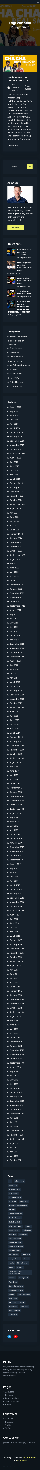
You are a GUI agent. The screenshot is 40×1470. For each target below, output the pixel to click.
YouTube (9, 1419)
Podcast (13, 369)
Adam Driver (19, 1181)
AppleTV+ (12, 1201)
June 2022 (14, 618)
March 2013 (15, 1088)
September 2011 (17, 1139)
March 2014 (15, 1037)
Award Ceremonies (18, 336)
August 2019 (15, 762)
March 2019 (15, 783)
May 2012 (14, 1126)
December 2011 (16, 1130)
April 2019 (14, 779)
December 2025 (17, 441)
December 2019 (17, 745)
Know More (12, 145)
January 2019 (16, 792)
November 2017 (17, 851)
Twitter (8, 1425)
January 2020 (16, 741)
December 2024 (17, 491)
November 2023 (17, 546)
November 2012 (17, 1105)
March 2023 (15, 580)
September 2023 (17, 555)
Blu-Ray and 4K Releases (15, 342)
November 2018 (17, 800)
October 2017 (16, 855)
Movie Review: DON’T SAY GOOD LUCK (24, 281)
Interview (12, 1234)
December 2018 (17, 796)
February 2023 (16, 584)
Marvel (26, 1259)
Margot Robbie (14, 1259)
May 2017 (14, 876)
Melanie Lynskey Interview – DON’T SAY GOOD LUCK (24, 266)
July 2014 (14, 1020)
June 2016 (14, 923)
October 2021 (16, 652)
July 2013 (14, 1071)
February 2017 (16, 889)
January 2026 (16, 436)
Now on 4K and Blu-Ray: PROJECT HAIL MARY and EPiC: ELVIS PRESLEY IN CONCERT (19, 307)
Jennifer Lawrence (16, 1246)
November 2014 (17, 1003)
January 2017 (16, 893)
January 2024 (16, 538)
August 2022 (15, 610)
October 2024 (16, 500)
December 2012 (17, 1101)
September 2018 (17, 809)
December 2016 (17, 898)
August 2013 (15, 1067)
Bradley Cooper (14, 1218)
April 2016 (14, 931)
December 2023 (17, 542)
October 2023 (16, 551)
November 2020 (17, 699)
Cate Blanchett (14, 1222)
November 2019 (17, 750)
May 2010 (14, 1156)
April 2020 (14, 728)
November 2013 (17, 1054)
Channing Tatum (15, 1226)
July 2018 (14, 817)
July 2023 (14, 563)
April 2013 (14, 1084)
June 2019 (14, 771)
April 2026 (14, 424)
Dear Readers (16, 348)
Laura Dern (26, 1255)
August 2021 (15, 661)
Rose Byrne (13, 1282)
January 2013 (16, 1097)
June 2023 (14, 568)
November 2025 (17, 445)
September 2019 (17, 758)
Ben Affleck (24, 1201)
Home (8, 1404)
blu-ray (12, 1210)
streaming (13, 1298)
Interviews (14, 352)
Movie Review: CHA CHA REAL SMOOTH (17, 79)
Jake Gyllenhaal (15, 1238)
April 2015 (14, 982)
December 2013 (17, 1050)
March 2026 (15, 428)
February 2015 (16, 991)
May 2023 (14, 572)
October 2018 (16, 805)
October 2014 (16, 1008)
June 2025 (14, 466)
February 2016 (16, 940)
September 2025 (17, 453)
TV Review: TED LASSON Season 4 (25, 292)
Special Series (16, 373)
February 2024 (16, 534)
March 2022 (15, 631)
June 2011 (14, 1147)
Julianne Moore (14, 1251)
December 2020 (17, 695)
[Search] (30, 166)
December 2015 (17, 948)
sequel (11, 1294)
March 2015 (15, 987)
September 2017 (17, 860)
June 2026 (14, 415)
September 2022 (17, 606)
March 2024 (15, 530)
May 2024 (14, 521)
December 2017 (17, 847)
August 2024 (15, 508)
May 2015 (14, 978)
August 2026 (15, 407)
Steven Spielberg (24, 1294)
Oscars (20, 1267)
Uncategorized (16, 386)
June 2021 (14, 669)
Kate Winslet (13, 1255)
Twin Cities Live (16, 382)
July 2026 (14, 411)
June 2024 (14, 517)
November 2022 (17, 597)
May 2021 (14, 673)
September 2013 (17, 1063)
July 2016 (14, 919)
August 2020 (15, 711)
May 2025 (14, 470)
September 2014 (17, 1012)
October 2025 (16, 449)
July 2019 (14, 766)
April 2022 (14, 627)
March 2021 (15, 682)
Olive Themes (29, 1457)
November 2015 (17, 953)
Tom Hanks (13, 1307)
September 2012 (17, 1113)
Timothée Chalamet (16, 1302)
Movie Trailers (16, 361)
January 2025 (16, 487)
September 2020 (17, 707)
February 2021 (16, 686)
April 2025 (14, 474)
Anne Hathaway (15, 1197)
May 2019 (14, 775)
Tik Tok (8, 1428)
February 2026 (16, 432)
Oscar (11, 1267)
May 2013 (14, 1080)
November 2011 (16, 1135)
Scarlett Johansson (16, 1290)
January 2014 (16, 1046)
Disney (28, 1226)
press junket (23, 1278)
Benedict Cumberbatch (18, 1206)
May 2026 (14, 419)
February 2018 (16, 838)
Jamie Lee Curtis (15, 1242)
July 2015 (14, 970)
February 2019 (16, 788)
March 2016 (15, 936)
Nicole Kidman (22, 1263)
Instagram (10, 1422)
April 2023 (14, 576)
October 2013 (16, 1058)
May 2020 (14, 724)
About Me (9, 1392)
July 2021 (14, 665)
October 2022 (16, 601)
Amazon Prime (14, 1189)
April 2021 (14, 678)
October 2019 (16, 754)
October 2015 (16, 957)
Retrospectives (12, 1398)
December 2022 (17, 593)
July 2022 (14, 614)
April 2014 (14, 1033)
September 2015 (17, 961)
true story (24, 1307)
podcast (12, 1278)
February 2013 (16, 1092)
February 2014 (16, 1041)
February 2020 (16, 737)
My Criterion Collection (20, 365)
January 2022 (16, 640)
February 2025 (16, 483)
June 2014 (14, 1025)
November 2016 (17, 902)
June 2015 (14, 974)
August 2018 (15, 813)
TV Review (14, 378)
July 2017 (14, 868)
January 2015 (16, 995)
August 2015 (15, 965)
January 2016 (16, 944)
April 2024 (14, 525)
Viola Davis (13, 1315)
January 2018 (16, 843)
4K (10, 1181)
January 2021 (16, 690)
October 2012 (16, 1109)
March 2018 (15, 834)
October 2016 (16, 906)
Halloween (27, 1230)
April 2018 (14, 830)
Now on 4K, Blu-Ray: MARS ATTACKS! (24, 252)
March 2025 (15, 479)
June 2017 (14, 872)
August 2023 (15, 559)
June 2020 (14, 720)
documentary (14, 1230)
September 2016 (17, 910)
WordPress (22, 1460)
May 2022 (14, 623)
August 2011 (15, 1143)
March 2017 (15, 885)
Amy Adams (13, 1193)
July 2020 (14, 716)
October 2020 (16, 703)
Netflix (11, 1263)
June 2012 (14, 1122)
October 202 (15, 1160)
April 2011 (13, 1152)
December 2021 (17, 644)
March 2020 (15, 733)
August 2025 (15, 458)
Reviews (9, 1395)
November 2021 (17, 648)
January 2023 (16, 589)
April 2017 (14, 881)
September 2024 (17, 504)
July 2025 (14, 462)
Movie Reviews (16, 356)
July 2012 (14, 1118)
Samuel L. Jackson (16, 1286)
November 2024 (17, 496)
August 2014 (15, 1016)
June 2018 (14, 821)
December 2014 (17, 999)
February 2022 (16, 635)
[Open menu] (38, 2)
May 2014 (14, 1029)
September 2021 (17, 656)
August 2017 (15, 864)
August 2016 (15, 915)
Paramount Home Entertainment (15, 1272)
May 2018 (14, 826)
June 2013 (14, 1075)
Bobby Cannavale (15, 1214)
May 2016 (14, 927)
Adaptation (13, 1185)
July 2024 (14, 513)
